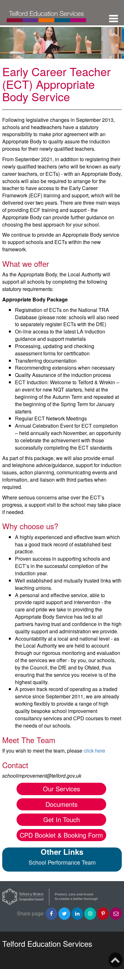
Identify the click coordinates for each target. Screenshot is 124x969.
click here (94, 750)
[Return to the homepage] (46, 12)
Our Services (61, 788)
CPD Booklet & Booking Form (61, 835)
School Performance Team (62, 862)
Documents (61, 804)
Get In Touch (61, 819)
